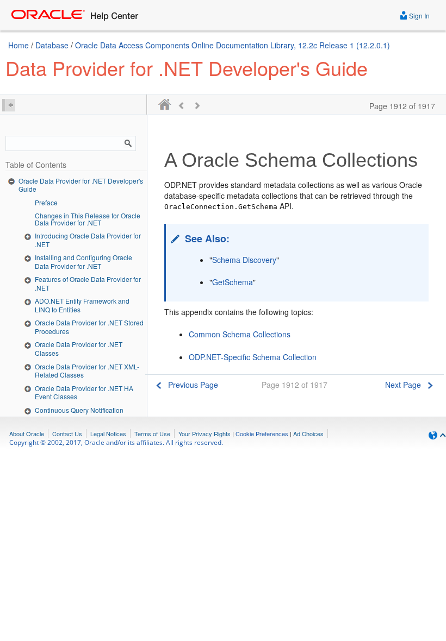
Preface (46, 202)
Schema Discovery (244, 259)
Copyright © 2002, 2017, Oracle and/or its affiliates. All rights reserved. (116, 442)
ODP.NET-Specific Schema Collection (253, 356)
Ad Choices (308, 433)
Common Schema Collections (239, 334)
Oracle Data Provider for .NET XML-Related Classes (87, 371)
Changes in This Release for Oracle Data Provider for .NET (87, 219)
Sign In (418, 15)
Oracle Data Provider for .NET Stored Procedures (89, 327)
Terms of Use (152, 433)
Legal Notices (108, 433)
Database (52, 45)
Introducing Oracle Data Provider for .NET (88, 240)
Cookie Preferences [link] (262, 433)
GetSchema (232, 281)
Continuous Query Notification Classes (79, 414)
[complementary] (262, 433)
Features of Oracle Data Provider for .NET (88, 283)
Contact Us (67, 433)
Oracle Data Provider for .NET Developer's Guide (80, 185)
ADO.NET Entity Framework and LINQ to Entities (82, 305)
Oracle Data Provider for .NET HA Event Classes (84, 392)
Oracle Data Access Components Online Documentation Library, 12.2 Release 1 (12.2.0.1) (232, 45)
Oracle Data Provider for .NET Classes (78, 348)
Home (18, 45)
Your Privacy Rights (204, 433)
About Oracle (26, 433)
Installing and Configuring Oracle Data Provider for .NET (83, 262)
